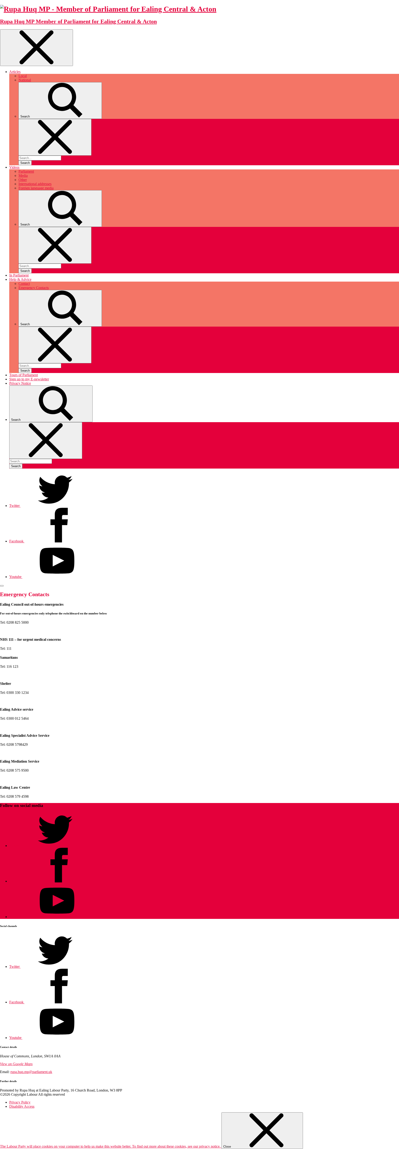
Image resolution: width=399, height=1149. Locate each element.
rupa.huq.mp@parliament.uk (31, 1072)
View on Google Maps (16, 1064)
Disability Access (21, 1106)
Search (25, 163)
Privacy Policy (19, 1102)
